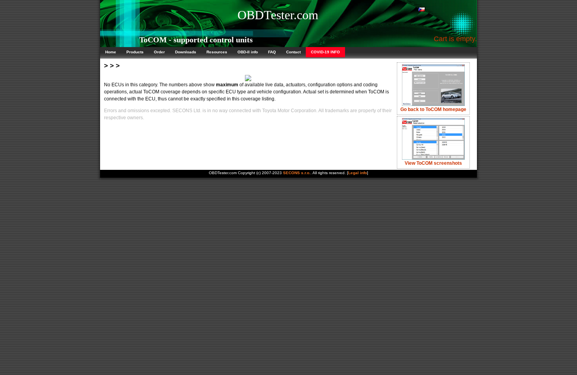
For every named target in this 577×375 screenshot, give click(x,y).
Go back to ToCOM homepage (433, 109)
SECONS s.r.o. (296, 173)
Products (135, 52)
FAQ (272, 52)
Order (159, 52)
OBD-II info (247, 52)
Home (110, 52)
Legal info (357, 173)
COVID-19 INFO (325, 52)
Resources (216, 52)
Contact (293, 52)
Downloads (185, 52)
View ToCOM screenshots (433, 163)
